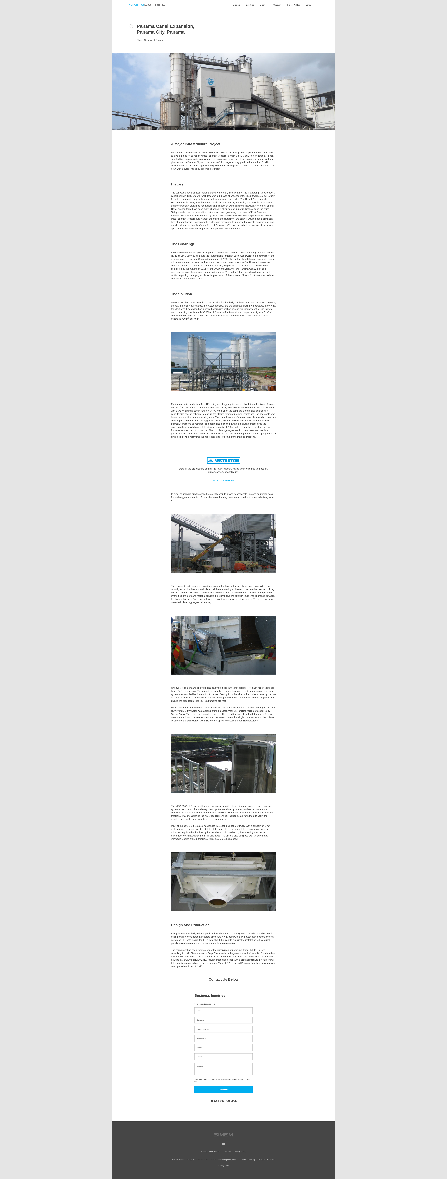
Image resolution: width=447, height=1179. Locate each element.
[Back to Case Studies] (131, 26)
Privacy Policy (232, 1079)
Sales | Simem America (210, 1152)
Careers (227, 1152)
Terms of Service (245, 1079)
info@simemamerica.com (197, 1160)
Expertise (264, 5)
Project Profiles (293, 5)
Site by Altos (223, 1166)
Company (277, 5)
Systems (236, 5)
